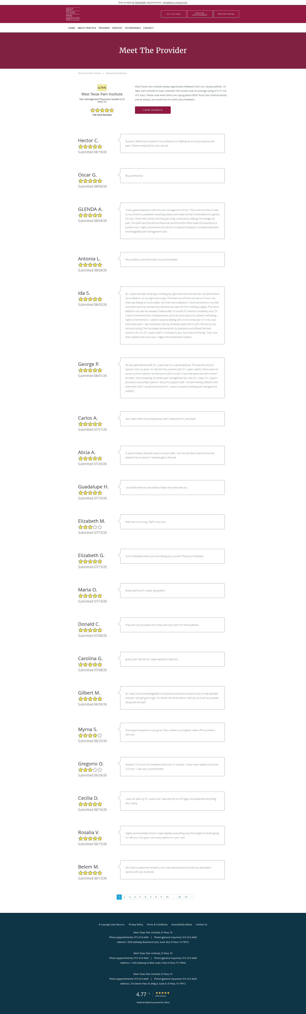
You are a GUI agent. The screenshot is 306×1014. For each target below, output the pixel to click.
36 (179, 896)
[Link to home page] (68, 14)
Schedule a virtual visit (175, 2)
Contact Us (201, 924)
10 (167, 896)
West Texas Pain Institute (89, 73)
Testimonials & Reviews (116, 73)
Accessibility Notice (181, 924)
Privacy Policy (136, 924)
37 (186, 896)
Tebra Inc (120, 924)
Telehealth (140, 2)
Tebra (166, 1002)
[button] (200, 14)
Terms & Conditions (157, 924)
